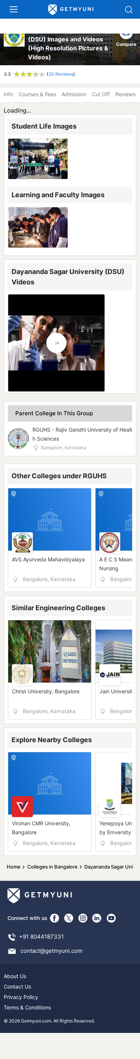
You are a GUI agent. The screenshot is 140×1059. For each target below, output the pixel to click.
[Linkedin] (97, 918)
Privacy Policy (21, 997)
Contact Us (17, 986)
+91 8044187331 (41, 936)
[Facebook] (54, 918)
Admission (74, 94)
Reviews (125, 94)
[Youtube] (111, 918)
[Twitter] (68, 918)
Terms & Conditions (27, 1007)
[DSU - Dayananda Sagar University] (15, 44)
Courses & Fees (37, 94)
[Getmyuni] (71, 10)
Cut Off (101, 94)
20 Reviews (61, 74)
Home (14, 867)
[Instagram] (83, 918)
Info (8, 94)
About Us (15, 976)
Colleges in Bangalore (52, 867)
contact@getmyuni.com (52, 950)
